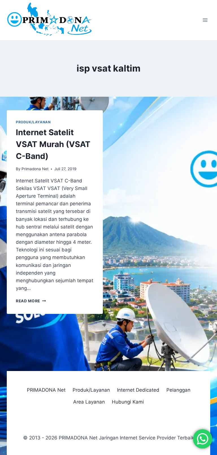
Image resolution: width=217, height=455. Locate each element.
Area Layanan (89, 402)
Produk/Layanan (33, 122)
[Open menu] (205, 20)
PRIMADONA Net (46, 390)
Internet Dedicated (138, 390)
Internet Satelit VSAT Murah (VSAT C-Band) (53, 144)
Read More (31, 301)
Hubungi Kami (128, 402)
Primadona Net (35, 169)
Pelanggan (178, 390)
